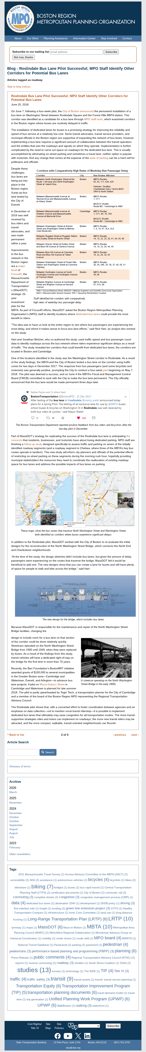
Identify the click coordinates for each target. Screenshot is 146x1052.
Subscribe (113, 1025)
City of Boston (94, 892)
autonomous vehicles (72, 880)
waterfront (100, 1005)
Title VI (121, 971)
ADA (34, 880)
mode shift (85, 938)
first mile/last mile (26, 908)
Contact (127, 38)
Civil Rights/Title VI (35, 1025)
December (15, 813)
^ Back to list (15, 734)
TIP (107, 970)
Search (49, 752)
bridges (60, 887)
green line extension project (88, 908)
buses (73, 887)
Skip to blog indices (18, 86)
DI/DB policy (110, 903)
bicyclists (117, 880)
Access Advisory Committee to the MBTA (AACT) (96, 874)
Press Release (22, 957)
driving (127, 903)
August (13, 829)
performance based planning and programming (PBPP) (73, 951)
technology (74, 971)
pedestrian (115, 944)
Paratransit (62, 944)
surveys (58, 971)
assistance (48, 880)
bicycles (98, 879)
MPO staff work (93, 119)
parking (78, 944)
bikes (130, 880)
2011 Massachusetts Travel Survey (41, 874)
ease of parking (99, 157)
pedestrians (20, 951)
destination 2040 (67, 903)
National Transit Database (35, 944)
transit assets (84, 979)
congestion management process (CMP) (106, 897)
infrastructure (58, 912)
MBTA (99, 927)
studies (34, 969)
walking (84, 1005)
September (16, 825)
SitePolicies (59, 1025)
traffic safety (38, 979)
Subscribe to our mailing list (30, 51)
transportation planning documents (62, 992)
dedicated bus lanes (88, 314)
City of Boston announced (78, 111)
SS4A (125, 962)
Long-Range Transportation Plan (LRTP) (68, 919)
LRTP (120, 919)
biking (42, 887)
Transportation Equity (38, 986)
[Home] (73, 18)
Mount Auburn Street (52, 684)
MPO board (107, 937)
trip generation (37, 999)
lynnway (18, 927)
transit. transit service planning (115, 979)
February (14, 847)
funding (58, 908)
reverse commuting (42, 962)
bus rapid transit (92, 887)
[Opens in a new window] (57, 1035)
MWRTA (129, 938)
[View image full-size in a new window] (83, 232)
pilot (105, 370)
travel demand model (112, 992)
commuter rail (116, 892)
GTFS (116, 908)
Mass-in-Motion (74, 927)
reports (21, 962)
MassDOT (50, 927)
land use (108, 912)
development (90, 903)
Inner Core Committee (84, 912)
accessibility (19, 880)
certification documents (67, 892)
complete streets (46, 897)
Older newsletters (19, 854)
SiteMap (48, 1025)
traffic (18, 979)
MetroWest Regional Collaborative (72, 932)
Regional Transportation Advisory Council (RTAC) (103, 957)
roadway (65, 963)
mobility (49, 938)
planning (125, 950)
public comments (52, 957)
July (11, 837)
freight (45, 908)
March (13, 792)
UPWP (46, 1005)
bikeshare (23, 887)
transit (62, 979)
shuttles (81, 962)
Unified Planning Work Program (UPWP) (89, 999)
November (15, 802)
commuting (23, 897)
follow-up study (33, 444)
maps (31, 927)
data (18, 902)
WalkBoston (66, 1005)
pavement (94, 944)
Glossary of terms (20, 766)
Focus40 (16, 274)
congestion (69, 897)
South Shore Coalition (104, 962)
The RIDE (92, 971)
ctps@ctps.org (73, 1047)
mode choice (66, 938)
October (14, 817)
